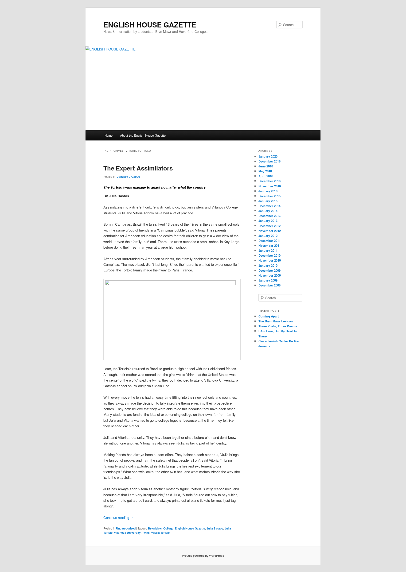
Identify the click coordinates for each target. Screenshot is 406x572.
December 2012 (269, 226)
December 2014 (269, 206)
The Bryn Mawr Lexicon (275, 321)
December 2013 (269, 215)
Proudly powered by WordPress (203, 555)
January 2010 (267, 265)
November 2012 (269, 230)
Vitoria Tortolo (160, 532)
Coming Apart (268, 316)
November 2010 (269, 260)
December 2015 (269, 196)
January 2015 (267, 201)
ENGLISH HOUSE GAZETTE (149, 24)
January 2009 (267, 280)
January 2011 (267, 250)
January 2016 (267, 191)
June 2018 (265, 166)
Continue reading (118, 517)
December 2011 (269, 240)
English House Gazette (190, 528)
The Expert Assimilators (138, 168)
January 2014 (267, 211)
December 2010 (269, 255)
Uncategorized (126, 528)
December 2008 (269, 285)
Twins (146, 532)
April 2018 (265, 176)
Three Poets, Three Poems (277, 326)
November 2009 (269, 275)
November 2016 (269, 186)
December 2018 (269, 161)
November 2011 (269, 245)
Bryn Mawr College (160, 528)
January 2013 (267, 220)
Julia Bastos (215, 528)
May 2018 (265, 171)
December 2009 (269, 270)
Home (109, 135)
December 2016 (269, 181)
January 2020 (267, 156)
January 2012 (267, 235)
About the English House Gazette (143, 135)
